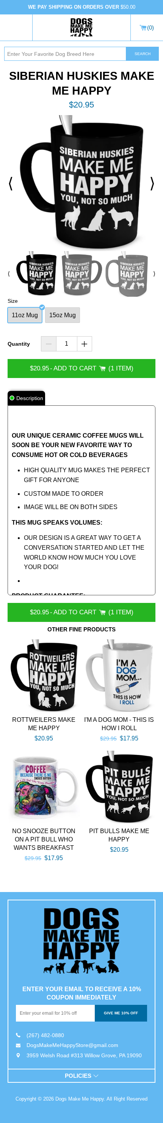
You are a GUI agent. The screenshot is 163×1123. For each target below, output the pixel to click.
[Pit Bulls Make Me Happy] (119, 787)
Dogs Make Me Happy (79, 1099)
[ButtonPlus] (84, 343)
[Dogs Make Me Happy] (81, 941)
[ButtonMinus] (48, 343)
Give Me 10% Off (121, 1013)
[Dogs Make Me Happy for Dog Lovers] (81, 27)
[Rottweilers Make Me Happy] (44, 675)
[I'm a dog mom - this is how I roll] (119, 675)
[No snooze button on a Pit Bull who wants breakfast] (44, 787)
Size (13, 301)
